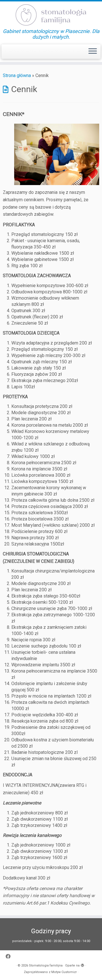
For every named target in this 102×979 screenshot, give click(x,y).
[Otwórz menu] (92, 51)
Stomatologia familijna (46, 965)
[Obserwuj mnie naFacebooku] (10, 957)
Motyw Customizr (64, 972)
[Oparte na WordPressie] (82, 964)
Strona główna (17, 75)
